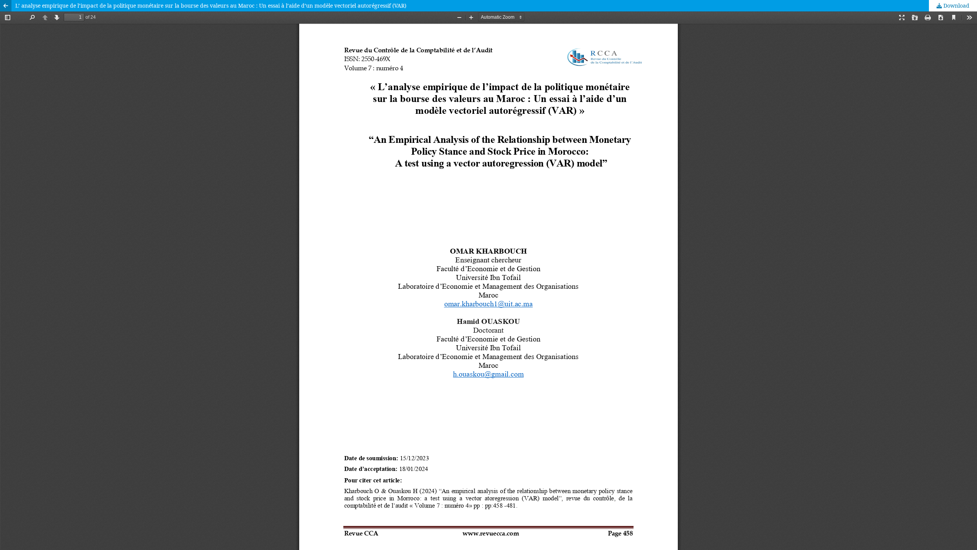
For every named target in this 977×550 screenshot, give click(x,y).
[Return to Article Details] (5, 5)
